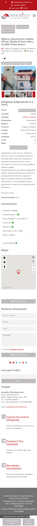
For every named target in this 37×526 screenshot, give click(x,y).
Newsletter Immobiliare (14, 467)
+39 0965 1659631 (19, 5)
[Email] (13, 363)
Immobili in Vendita (8, 27)
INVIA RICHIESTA (20, 355)
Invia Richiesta (28, 522)
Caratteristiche (18, 63)
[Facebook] (6, 2)
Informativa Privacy (17, 496)
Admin (6, 496)
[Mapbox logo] (6, 288)
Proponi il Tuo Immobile (14, 443)
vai (19, 381)
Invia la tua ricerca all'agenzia (17, 418)
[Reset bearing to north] (33, 271)
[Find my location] (33, 261)
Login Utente (15, 8)
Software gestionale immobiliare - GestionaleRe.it (20, 516)
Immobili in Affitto (22, 27)
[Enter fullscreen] (33, 257)
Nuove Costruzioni (8, 31)
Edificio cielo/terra (29, 117)
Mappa (28, 63)
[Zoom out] (33, 268)
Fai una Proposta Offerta (18, 147)
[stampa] (10, 363)
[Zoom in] (33, 265)
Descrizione (6, 63)
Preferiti (25, 8)
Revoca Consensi (21, 498)
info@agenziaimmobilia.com (22, 2)
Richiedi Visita (19, 301)
